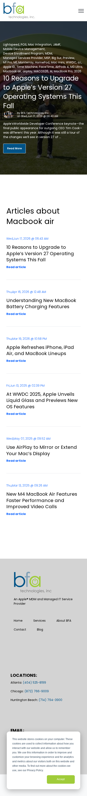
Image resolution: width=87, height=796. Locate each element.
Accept (61, 779)
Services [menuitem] (39, 620)
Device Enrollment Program (23, 53)
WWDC (71, 62)
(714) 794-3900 (50, 700)
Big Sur (56, 58)
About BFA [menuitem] (63, 620)
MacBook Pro (63, 71)
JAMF (56, 44)
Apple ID (9, 67)
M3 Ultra (76, 67)
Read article (16, 267)
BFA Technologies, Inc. (35, 113)
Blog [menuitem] (40, 629)
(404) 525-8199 (34, 682)
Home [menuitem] (18, 620)
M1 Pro (7, 62)
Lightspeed (11, 44)
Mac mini (57, 62)
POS (24, 44)
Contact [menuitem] (20, 629)
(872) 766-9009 (36, 691)
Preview (68, 58)
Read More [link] (14, 148)
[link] (19, 10)
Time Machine (27, 67)
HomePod (42, 62)
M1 (15, 62)
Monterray (26, 62)
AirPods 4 (62, 67)
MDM (48, 53)
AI (51, 71)
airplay (27, 71)
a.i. (80, 62)
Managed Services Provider (23, 58)
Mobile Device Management (24, 49)
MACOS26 (41, 71)
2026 (77, 71)
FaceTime (46, 67)
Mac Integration (40, 44)
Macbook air (12, 71)
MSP (47, 58)
